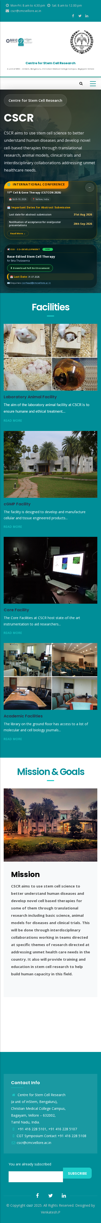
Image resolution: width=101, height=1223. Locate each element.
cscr (29, 1205)
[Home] (19, 42)
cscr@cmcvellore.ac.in (34, 1142)
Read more (13, 420)
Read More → (17, 233)
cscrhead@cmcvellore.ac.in (36, 283)
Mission (25, 874)
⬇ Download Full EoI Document (30, 268)
